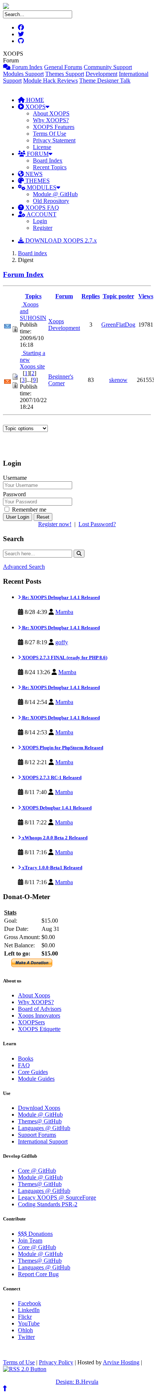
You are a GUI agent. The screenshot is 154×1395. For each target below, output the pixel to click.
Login (40, 221)
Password (14, 494)
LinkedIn (29, 1310)
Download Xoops (39, 1108)
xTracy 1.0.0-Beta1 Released (51, 867)
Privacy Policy (56, 1362)
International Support (43, 1141)
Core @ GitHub (37, 1170)
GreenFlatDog (118, 324)
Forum (64, 296)
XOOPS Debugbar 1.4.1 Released (56, 808)
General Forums (63, 67)
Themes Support (64, 74)
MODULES (40, 187)
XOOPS (35, 107)
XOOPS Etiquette (39, 1029)
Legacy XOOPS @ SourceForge (57, 1197)
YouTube (29, 1323)
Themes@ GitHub (40, 1121)
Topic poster (118, 296)
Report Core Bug (38, 1274)
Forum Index (26, 67)
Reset (43, 517)
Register (42, 228)
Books (25, 1058)
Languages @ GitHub (44, 1128)
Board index (32, 253)
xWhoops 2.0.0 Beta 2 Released (54, 837)
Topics (33, 296)
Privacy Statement (54, 140)
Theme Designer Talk (104, 80)
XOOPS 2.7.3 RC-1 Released (51, 777)
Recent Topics (50, 167)
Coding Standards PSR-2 (47, 1204)
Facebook (29, 1303)
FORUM (37, 154)
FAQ (24, 1065)
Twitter (26, 1337)
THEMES (37, 181)
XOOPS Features (53, 127)
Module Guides (36, 1078)
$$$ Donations (35, 1234)
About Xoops (34, 995)
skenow (118, 380)
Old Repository (51, 201)
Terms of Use (19, 1362)
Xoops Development (64, 324)
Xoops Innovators (39, 1015)
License (42, 147)
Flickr (25, 1317)
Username (15, 478)
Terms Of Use (49, 133)
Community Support (108, 67)
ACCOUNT (40, 214)
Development (101, 74)
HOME (34, 100)
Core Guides (33, 1072)
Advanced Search (24, 567)
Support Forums (37, 1135)
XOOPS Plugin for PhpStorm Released (62, 747)
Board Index (47, 160)
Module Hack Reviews (50, 80)
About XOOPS (51, 113)
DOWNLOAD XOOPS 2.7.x (60, 240)
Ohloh (25, 1330)
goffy (61, 642)
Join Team (30, 1240)
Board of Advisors (39, 1009)
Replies (90, 296)
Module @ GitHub (55, 194)
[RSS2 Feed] (24, 1369)
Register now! (54, 524)
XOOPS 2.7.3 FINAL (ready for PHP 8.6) (64, 657)
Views (145, 296)
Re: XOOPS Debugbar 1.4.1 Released (60, 597)
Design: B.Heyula (77, 1382)
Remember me (28, 509)
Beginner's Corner (60, 379)
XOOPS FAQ (41, 207)
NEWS (33, 174)
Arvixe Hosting (121, 1362)
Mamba (64, 612)
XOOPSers (31, 1022)
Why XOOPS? (51, 120)
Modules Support (23, 74)
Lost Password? (97, 524)
